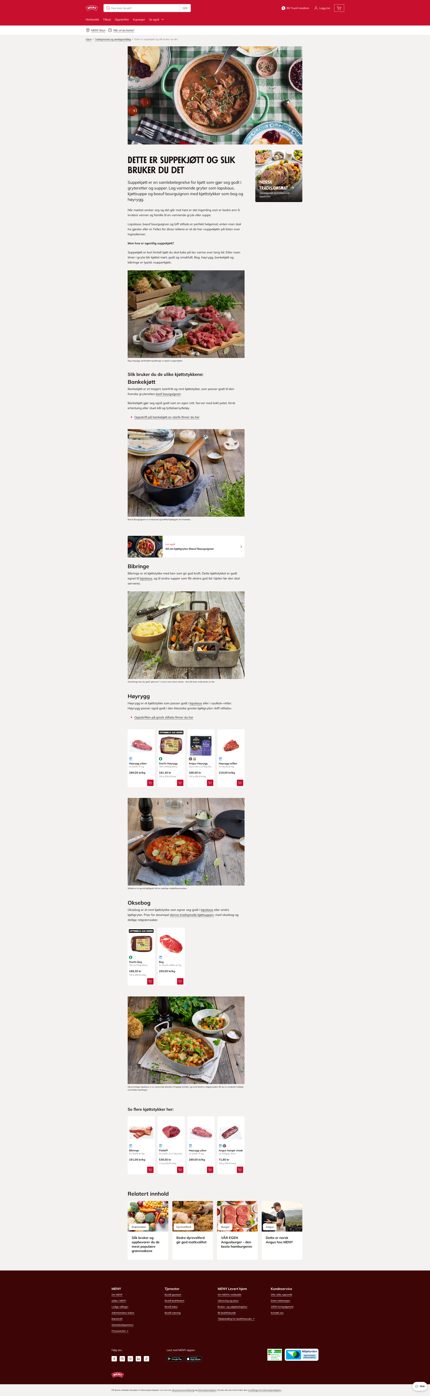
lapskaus (146, 578)
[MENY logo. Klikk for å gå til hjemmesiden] (92, 8)
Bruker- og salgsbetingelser (232, 1306)
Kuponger (139, 19)
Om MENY (117, 1294)
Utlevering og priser (228, 1300)
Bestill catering (173, 1312)
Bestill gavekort (173, 1294)
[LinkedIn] (138, 1358)
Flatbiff (163, 1150)
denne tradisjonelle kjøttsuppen (192, 915)
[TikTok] (146, 1358)
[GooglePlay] (175, 1358)
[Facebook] (114, 1358)
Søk (185, 8)
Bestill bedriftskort (174, 1300)
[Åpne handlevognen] (339, 8)
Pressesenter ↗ (120, 1330)
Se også (154, 19)
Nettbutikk (92, 19)
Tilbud (107, 19)
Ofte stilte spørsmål (281, 1294)
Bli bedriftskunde (227, 1312)
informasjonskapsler (207, 1390)
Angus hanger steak (231, 1150)
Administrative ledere (123, 1312)
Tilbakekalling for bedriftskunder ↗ (236, 1318)
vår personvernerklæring (183, 1390)
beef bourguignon (168, 394)
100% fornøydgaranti (282, 1306)
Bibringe (134, 1150)
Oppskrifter (122, 19)
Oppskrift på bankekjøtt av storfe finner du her (167, 417)
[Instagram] (122, 1358)
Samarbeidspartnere (123, 1324)
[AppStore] (194, 1358)
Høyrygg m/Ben (228, 763)
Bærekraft (117, 1318)
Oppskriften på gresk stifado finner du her (163, 717)
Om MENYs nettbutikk (229, 1294)
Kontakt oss (277, 1312)
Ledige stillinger (120, 1306)
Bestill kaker (171, 1306)
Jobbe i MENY (119, 1300)
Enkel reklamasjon (280, 1300)
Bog (161, 962)
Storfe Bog (135, 962)
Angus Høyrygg (198, 763)
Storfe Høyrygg (168, 763)
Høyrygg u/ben (138, 763)
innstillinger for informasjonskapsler (264, 1390)
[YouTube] (130, 1358)
